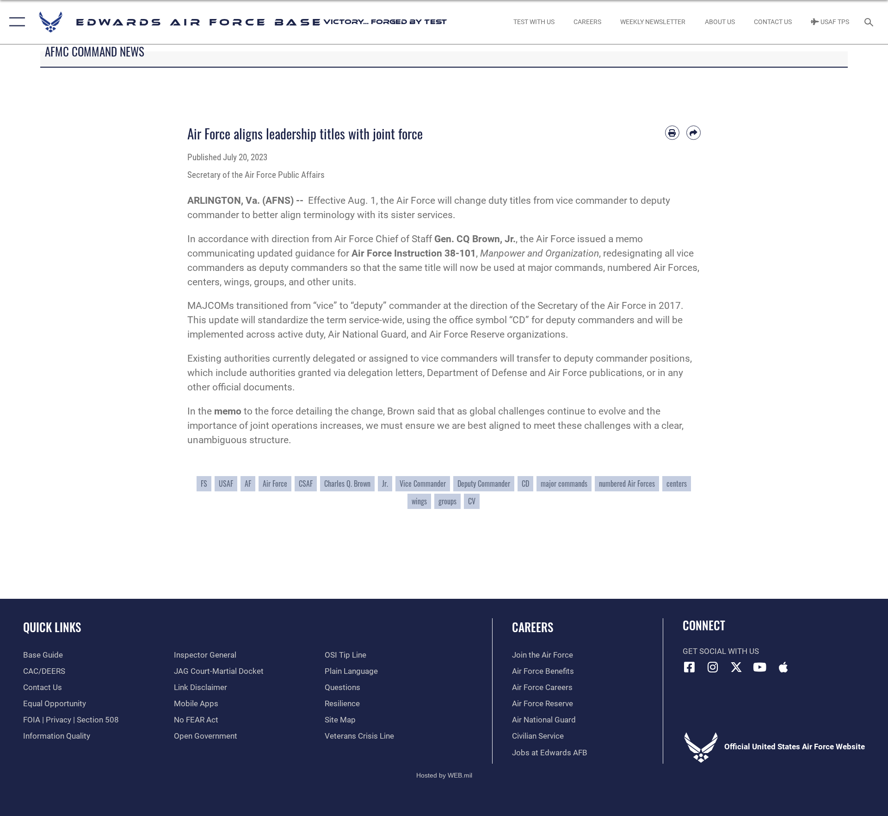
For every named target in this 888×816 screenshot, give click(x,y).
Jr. (385, 483)
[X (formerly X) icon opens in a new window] (736, 667)
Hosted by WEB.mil (444, 775)
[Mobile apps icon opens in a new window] (783, 667)
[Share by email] (693, 133)
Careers (532, 626)
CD (525, 483)
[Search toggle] (869, 22)
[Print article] (672, 133)
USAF (226, 483)
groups (447, 501)
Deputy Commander (483, 483)
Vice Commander (423, 483)
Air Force (275, 483)
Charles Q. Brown (347, 483)
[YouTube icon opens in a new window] (760, 667)
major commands (564, 483)
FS (204, 483)
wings (419, 501)
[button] (15, 22)
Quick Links (52, 626)
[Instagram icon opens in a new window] (713, 667)
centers (676, 483)
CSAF (306, 483)
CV (471, 501)
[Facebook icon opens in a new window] (690, 667)
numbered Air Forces (627, 483)
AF (248, 483)
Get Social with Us (721, 651)
